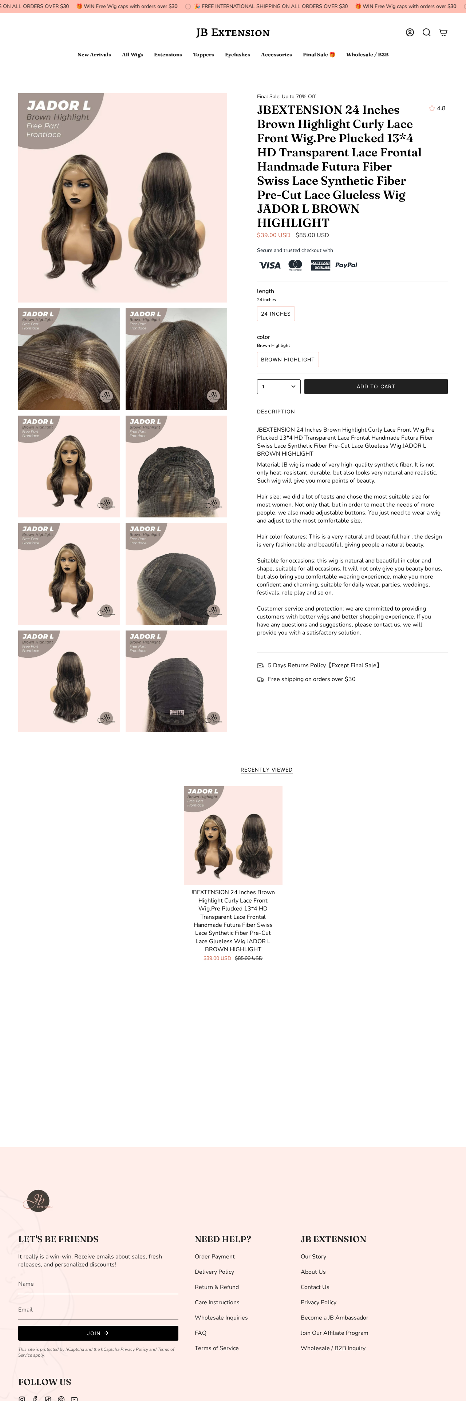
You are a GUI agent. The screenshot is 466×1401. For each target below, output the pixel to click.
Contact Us (315, 1287)
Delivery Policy (214, 1272)
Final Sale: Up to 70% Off (286, 96)
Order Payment (215, 1257)
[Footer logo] (38, 1201)
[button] (426, 32)
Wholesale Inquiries (221, 1318)
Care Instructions (217, 1302)
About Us (313, 1272)
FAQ (200, 1333)
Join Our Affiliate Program (334, 1333)
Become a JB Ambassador (334, 1318)
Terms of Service (217, 1348)
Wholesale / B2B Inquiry (333, 1348)
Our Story (313, 1257)
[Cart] (443, 32)
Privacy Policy (134, 1349)
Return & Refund (217, 1287)
